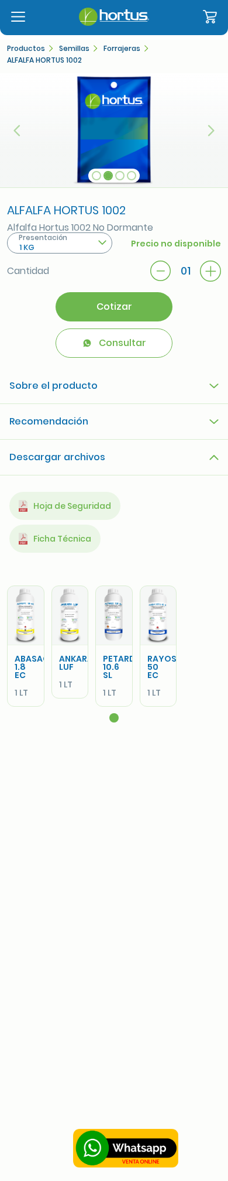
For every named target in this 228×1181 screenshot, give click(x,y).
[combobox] (59, 243)
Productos (26, 48)
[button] (17, 130)
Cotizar (114, 306)
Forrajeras (121, 48)
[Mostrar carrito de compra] (210, 17)
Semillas (74, 48)
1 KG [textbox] (26, 247)
